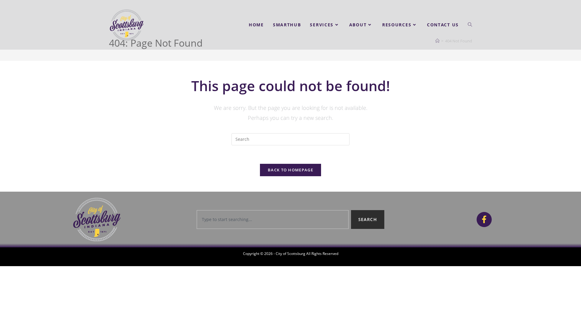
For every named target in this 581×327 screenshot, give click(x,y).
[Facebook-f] (484, 219)
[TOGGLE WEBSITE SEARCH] (470, 25)
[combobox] (273, 219)
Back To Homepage (290, 170)
